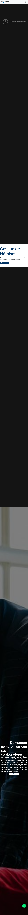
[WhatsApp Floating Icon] (24, 906)
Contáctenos (4, 263)
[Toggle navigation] (25, 2)
